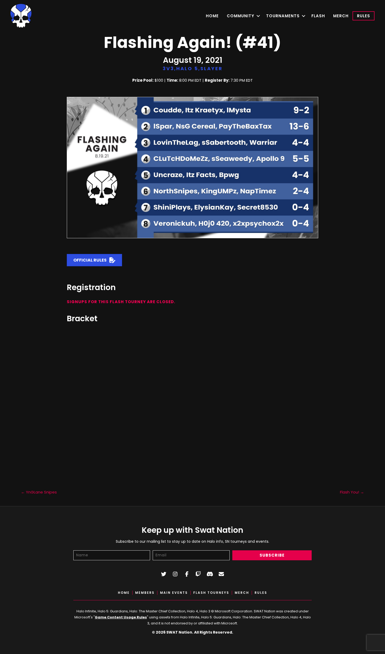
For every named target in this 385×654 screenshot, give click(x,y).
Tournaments (283, 16)
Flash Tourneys (211, 593)
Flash (318, 16)
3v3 (168, 68)
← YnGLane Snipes (39, 492)
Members (145, 593)
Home (212, 16)
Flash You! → (352, 492)
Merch (341, 16)
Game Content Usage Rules (121, 617)
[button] (258, 15)
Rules (363, 16)
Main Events (174, 593)
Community (240, 16)
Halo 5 (187, 68)
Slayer (211, 68)
